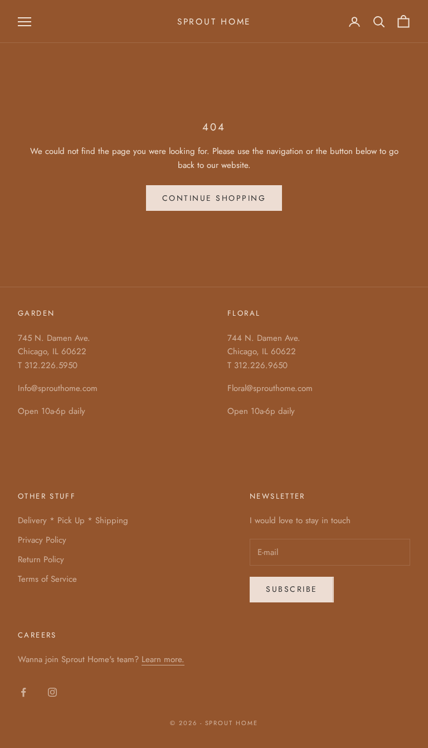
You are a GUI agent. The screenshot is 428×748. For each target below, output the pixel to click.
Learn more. (163, 659)
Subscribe (292, 589)
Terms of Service (47, 579)
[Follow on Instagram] (52, 692)
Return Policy (41, 559)
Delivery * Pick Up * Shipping (73, 520)
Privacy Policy (42, 540)
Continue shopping (214, 198)
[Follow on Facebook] (23, 692)
